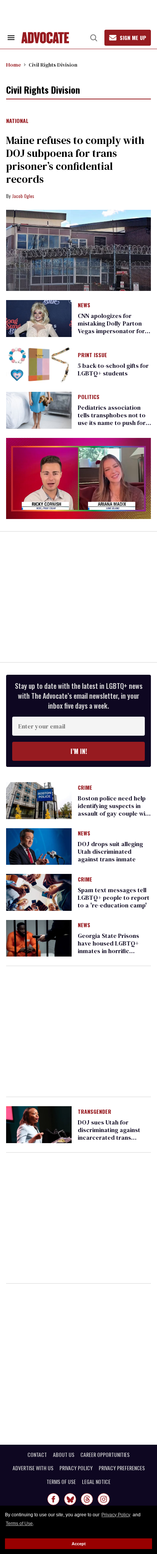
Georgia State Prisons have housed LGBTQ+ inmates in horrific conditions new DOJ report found (108, 950)
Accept (79, 1543)
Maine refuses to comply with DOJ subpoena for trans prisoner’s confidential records (75, 159)
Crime (85, 787)
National (17, 121)
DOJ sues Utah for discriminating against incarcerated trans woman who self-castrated (109, 1137)
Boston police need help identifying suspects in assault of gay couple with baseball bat (114, 809)
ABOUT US (63, 1454)
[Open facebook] (53, 1499)
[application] (78, 478)
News (84, 305)
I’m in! (78, 751)
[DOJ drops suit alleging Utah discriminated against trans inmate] (39, 846)
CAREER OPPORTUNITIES (105, 1454)
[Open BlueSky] (70, 1499)
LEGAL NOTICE (96, 1481)
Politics (88, 397)
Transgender (94, 1111)
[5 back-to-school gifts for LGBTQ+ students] (39, 364)
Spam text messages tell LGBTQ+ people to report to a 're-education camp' (113, 897)
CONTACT (37, 1454)
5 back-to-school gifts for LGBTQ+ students (113, 369)
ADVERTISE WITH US (33, 1468)
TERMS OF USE (61, 1481)
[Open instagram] (104, 1499)
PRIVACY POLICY (76, 1468)
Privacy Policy (115, 1514)
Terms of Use (19, 1523)
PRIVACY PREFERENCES (122, 1468)
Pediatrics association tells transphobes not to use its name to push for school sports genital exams (112, 422)
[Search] (93, 37)
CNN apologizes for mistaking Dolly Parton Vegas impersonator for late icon (111, 327)
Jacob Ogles (23, 196)
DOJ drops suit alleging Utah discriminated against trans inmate (110, 851)
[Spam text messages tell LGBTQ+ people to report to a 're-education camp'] (39, 892)
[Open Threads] (87, 1499)
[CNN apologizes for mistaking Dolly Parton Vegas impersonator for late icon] (39, 318)
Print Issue (92, 355)
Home (13, 65)
